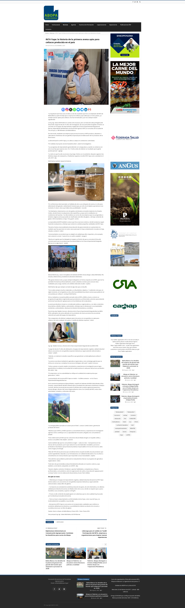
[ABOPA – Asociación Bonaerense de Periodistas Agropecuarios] (51, 13)
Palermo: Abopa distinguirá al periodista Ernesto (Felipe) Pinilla (130, 398)
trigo (121, 435)
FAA (125, 418)
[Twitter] (135, 2)
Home (47, 33)
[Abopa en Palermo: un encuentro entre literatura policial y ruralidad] (115, 377)
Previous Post (52, 528)
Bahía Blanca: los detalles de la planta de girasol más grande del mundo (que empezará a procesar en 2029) (55, 564)
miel (132, 425)
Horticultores (116, 422)
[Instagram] (137, 2)
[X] (70, 109)
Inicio (47, 25)
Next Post (101, 528)
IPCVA (136, 422)
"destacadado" (119, 412)
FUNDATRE (132, 418)
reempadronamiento (121, 428)
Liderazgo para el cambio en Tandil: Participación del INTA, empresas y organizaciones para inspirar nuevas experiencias (94, 534)
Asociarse (117, 415)
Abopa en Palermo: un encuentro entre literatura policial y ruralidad (76, 563)
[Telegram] (82, 109)
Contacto (48, 29)
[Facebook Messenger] (78, 109)
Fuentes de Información (86, 25)
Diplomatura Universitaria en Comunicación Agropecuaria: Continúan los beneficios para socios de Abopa (59, 533)
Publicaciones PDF (125, 25)
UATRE (128, 435)
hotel (124, 422)
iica (130, 422)
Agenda (73, 25)
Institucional (56, 25)
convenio (133, 415)
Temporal (132, 431)
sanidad (117, 431)
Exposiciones (113, 25)
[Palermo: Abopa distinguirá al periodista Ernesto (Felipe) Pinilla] (115, 399)
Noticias (65, 25)
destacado (60, 522)
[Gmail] (89, 109)
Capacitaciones (101, 25)
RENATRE (132, 428)
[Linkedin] (85, 109)
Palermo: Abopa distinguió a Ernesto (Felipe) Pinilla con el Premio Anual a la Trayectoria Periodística (97, 563)
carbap (125, 415)
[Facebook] (63, 109)
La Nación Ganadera (122, 425)
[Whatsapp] (74, 109)
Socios (124, 431)
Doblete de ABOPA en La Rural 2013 (125, 585)
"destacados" (131, 412)
